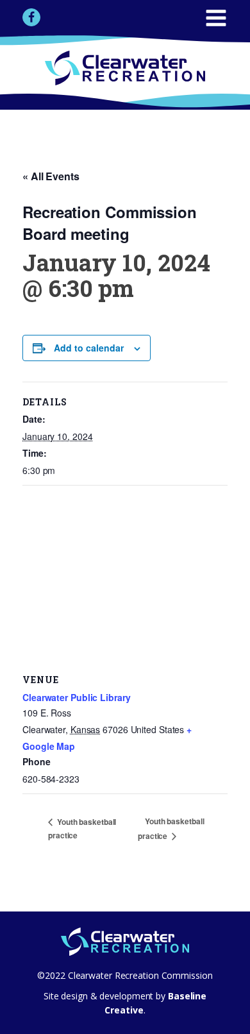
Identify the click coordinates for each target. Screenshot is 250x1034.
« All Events (50, 176)
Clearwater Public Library (76, 697)
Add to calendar (89, 347)
